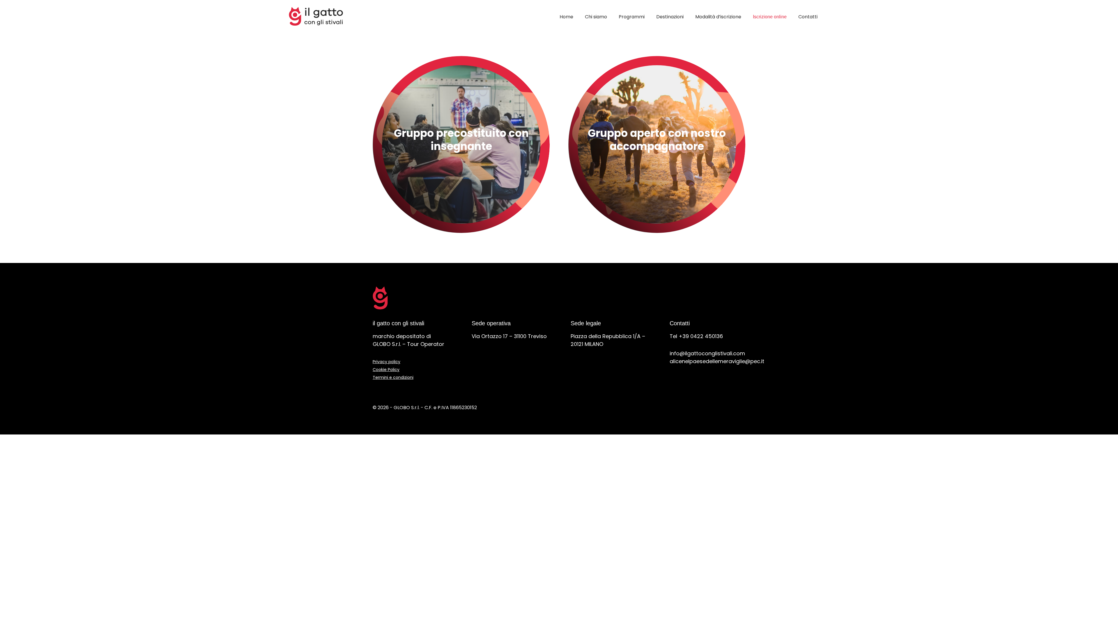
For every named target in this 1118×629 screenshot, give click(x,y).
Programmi (632, 16)
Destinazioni (670, 16)
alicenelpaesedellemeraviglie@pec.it (717, 361)
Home (566, 16)
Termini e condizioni (393, 377)
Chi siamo (596, 16)
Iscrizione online (770, 16)
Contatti (808, 16)
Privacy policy (386, 362)
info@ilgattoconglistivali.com (707, 353)
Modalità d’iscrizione (718, 16)
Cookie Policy (386, 369)
